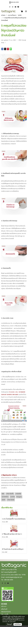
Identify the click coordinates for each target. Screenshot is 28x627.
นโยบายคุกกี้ (12, 621)
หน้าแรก (3, 606)
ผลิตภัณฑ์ (4, 609)
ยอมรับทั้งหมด (17, 624)
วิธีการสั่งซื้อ (5, 614)
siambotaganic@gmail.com (13, 577)
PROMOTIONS (6, 612)
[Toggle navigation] (26, 11)
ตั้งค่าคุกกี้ (9, 624)
